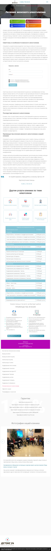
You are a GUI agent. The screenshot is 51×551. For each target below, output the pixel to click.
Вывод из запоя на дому (8, 356)
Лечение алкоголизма (20, 5)
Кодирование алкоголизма (9, 365)
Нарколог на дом (6, 389)
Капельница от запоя (7, 362)
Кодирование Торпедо (8, 374)
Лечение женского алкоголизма (10, 386)
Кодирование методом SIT (9, 371)
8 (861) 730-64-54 (26, 184)
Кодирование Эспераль (8, 380)
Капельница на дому (7, 359)
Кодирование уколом (7, 377)
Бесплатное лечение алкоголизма (11, 350)
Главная (12, 5)
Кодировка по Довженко (8, 383)
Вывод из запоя (6, 353)
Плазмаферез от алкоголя (9, 392)
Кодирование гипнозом (8, 368)
